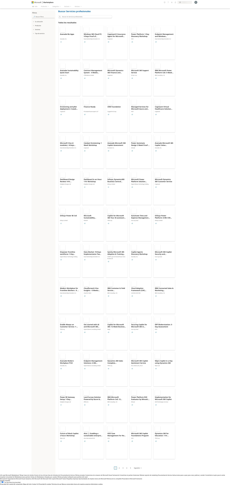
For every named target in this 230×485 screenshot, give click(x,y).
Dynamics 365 (30, 479)
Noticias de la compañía (114, 479)
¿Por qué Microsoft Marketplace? (10, 475)
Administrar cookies (97, 484)
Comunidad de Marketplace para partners (17, 477)
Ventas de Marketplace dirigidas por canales (44, 477)
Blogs (21, 475)
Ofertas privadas (80, 475)
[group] (61, 41)
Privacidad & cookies (45, 484)
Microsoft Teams (61, 479)
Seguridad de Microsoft (15, 479)
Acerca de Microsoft (101, 479)
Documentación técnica (68, 475)
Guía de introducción (54, 475)
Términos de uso (56, 484)
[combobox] (86, 16)
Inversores (139, 479)
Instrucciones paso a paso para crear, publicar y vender (188, 475)
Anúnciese (136, 475)
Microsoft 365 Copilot (49, 479)
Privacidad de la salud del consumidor (11, 484)
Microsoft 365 (38, 479)
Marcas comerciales (67, 484)
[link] (69, 43)
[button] (59, 17)
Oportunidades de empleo (86, 479)
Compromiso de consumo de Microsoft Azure (98, 475)
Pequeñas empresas (72, 479)
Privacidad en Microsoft (129, 479)
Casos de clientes (29, 475)
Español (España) (5, 480)
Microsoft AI (3, 479)
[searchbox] (45, 16)
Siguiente (137, 468)
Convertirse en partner (126, 475)
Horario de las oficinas (41, 475)
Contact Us (35, 484)
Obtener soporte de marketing (149, 475)
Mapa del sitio (27, 484)
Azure (23, 479)
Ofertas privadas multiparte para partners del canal (72, 477)
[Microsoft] (36, 2)
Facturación (115, 475)
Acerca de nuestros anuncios (82, 484)
